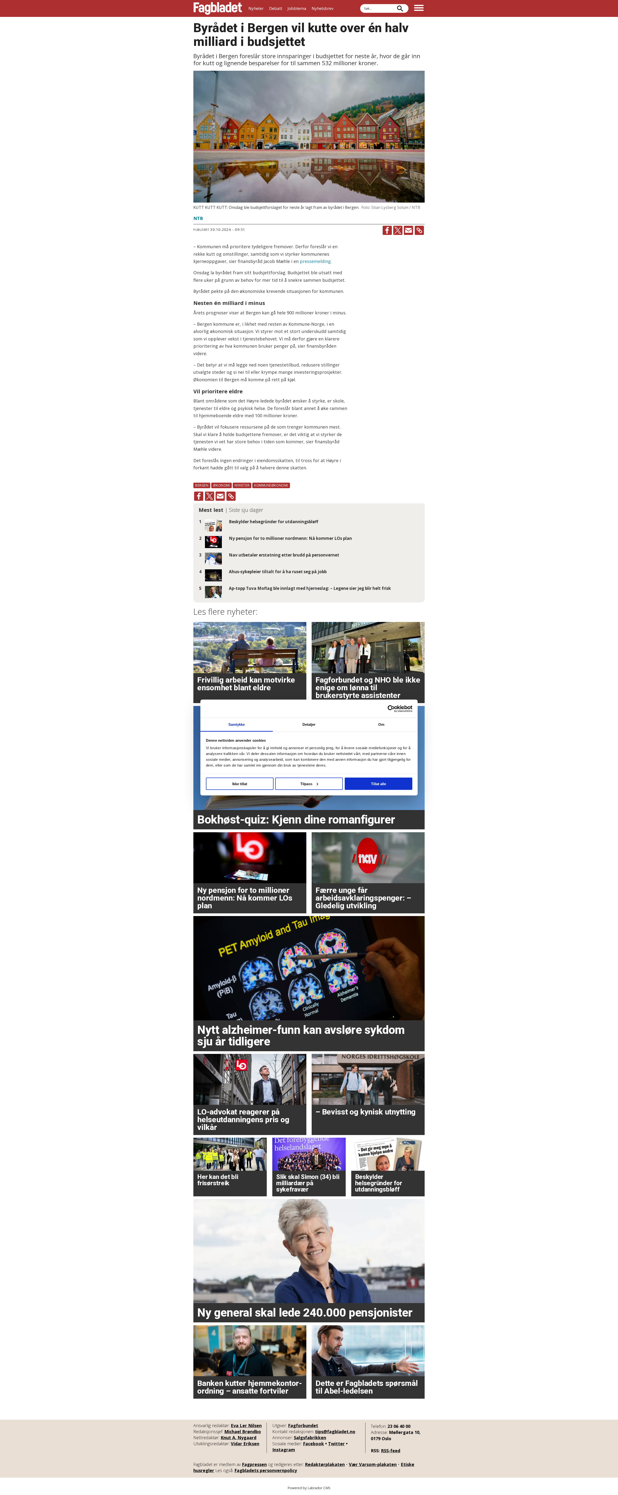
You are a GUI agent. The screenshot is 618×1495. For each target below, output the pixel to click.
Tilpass (306, 784)
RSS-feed (390, 1450)
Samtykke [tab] (236, 724)
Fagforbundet (303, 1425)
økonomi (221, 485)
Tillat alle (378, 784)
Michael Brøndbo (242, 1431)
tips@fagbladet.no (335, 1431)
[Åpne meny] (419, 8)
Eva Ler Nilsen (246, 1425)
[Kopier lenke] (419, 230)
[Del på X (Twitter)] (397, 230)
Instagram (283, 1450)
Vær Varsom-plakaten (373, 1464)
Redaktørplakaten (325, 1464)
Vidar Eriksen (245, 1443)
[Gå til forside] (218, 8)
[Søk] (400, 8)
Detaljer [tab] (309, 724)
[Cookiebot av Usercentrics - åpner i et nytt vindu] (391, 708)
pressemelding (315, 261)
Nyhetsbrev (322, 8)
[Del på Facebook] (387, 230)
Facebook (313, 1443)
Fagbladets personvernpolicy (265, 1470)
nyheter (242, 485)
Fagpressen (254, 1464)
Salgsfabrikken (310, 1437)
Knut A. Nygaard (238, 1437)
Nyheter (256, 8)
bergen (201, 485)
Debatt (275, 8)
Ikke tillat (239, 784)
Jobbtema (297, 8)
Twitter (336, 1443)
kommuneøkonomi (271, 485)
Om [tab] (381, 724)
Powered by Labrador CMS (309, 1488)
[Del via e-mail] (408, 230)
